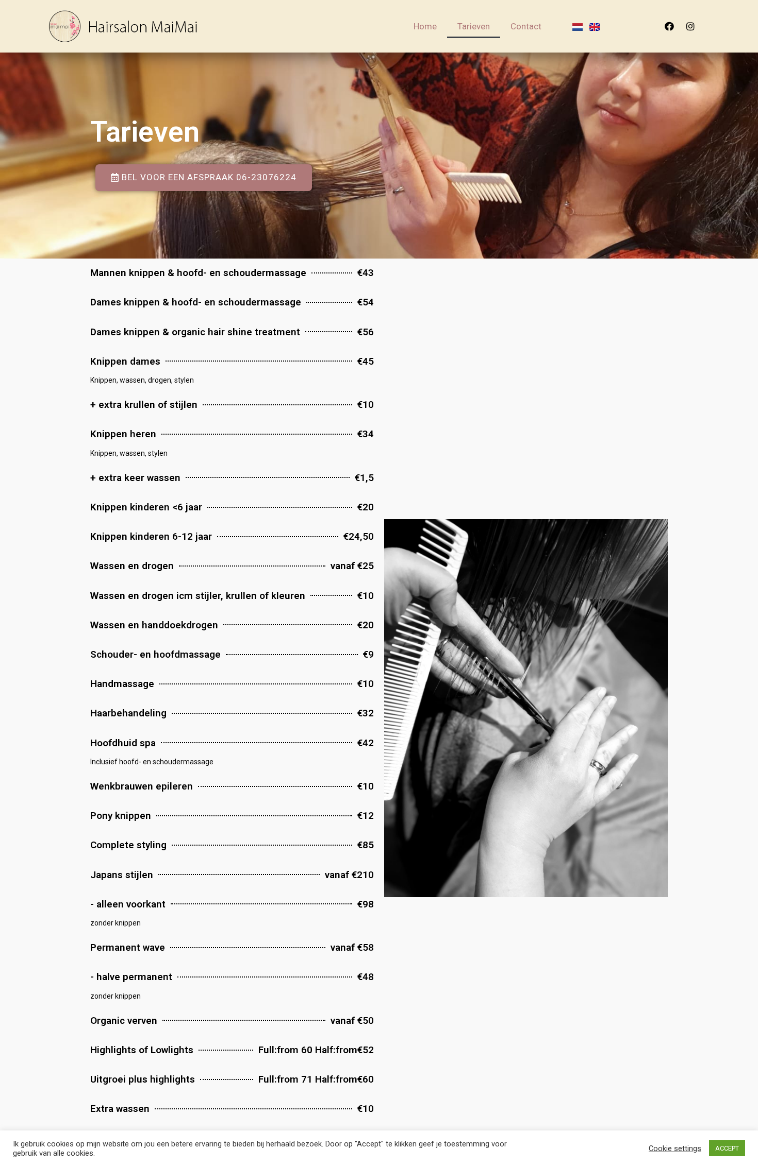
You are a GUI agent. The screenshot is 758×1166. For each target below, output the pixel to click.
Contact (525, 26)
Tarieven (473, 26)
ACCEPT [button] (727, 1148)
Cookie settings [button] (675, 1148)
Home (425, 26)
